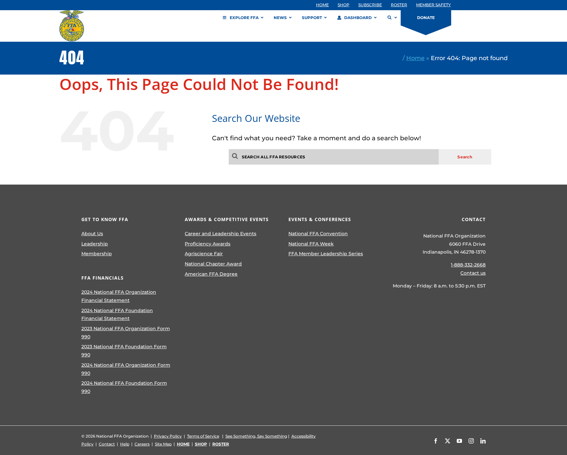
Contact (107, 444)
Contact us (473, 273)
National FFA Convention (318, 234)
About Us (92, 234)
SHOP (201, 444)
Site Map (163, 444)
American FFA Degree (211, 274)
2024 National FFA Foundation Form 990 (124, 387)
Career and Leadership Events (220, 234)
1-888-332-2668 (468, 265)
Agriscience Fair (204, 254)
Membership (96, 254)
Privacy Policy (168, 436)
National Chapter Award (213, 264)
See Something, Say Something (256, 436)
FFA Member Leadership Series (325, 254)
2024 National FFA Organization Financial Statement (118, 296)
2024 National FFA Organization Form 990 (125, 369)
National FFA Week (311, 244)
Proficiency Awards (207, 244)
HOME (183, 444)
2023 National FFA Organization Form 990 (125, 333)
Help (124, 444)
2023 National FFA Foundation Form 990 (124, 351)
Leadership (94, 244)
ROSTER (220, 444)
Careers (142, 444)
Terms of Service (203, 436)
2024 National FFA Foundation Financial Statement (117, 314)
